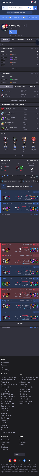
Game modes (19, 17)
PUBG (3, 389)
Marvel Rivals (5, 399)
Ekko (6, 95)
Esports (3, 427)
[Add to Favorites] (27, 25)
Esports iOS (23, 403)
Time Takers (5, 415)
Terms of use (5, 442)
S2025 (7, 86)
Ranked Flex (32, 86)
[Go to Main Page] (5, 2)
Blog (2, 367)
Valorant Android (25, 387)
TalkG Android (24, 396)
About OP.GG (5, 362)
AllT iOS (22, 384)
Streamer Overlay (6, 432)
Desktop (3, 418)
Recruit (22, 445)
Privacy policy (5, 440)
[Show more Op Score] (37, 176)
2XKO (3, 413)
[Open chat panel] (37, 42)
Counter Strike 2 (6, 406)
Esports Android (25, 401)
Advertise (23, 442)
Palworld (4, 382)
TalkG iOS (23, 399)
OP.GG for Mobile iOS (26, 380)
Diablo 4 (3, 411)
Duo (2, 423)
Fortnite (3, 408)
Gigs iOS (22, 394)
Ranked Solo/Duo (19, 86)
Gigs (2, 430)
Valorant (4, 387)
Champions (6, 17)
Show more (19, 324)
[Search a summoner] (30, 8)
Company (4, 365)
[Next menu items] (29, 17)
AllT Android (23, 382)
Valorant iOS (23, 389)
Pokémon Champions (8, 384)
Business (22, 440)
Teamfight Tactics (7, 380)
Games (3, 420)
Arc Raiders (4, 401)
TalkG (3, 425)
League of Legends (7, 377)
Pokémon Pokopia (7, 396)
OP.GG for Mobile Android (27, 377)
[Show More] (11, 2)
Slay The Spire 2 (6, 403)
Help (2, 445)
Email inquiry (5, 447)
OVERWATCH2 (5, 394)
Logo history (5, 370)
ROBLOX (4, 391)
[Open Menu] (35, 2)
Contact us (4, 449)
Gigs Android (24, 391)
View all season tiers (18, 69)
